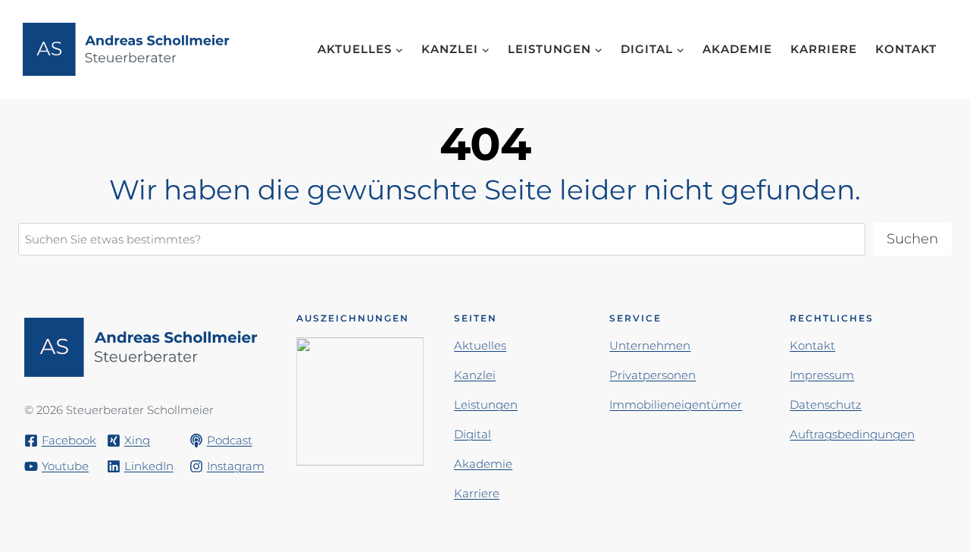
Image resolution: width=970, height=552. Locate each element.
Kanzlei (475, 375)
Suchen (912, 239)
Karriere (823, 49)
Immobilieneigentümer (675, 404)
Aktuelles (480, 345)
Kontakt (906, 49)
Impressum (822, 375)
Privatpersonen (652, 375)
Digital (472, 434)
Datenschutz (826, 404)
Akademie (737, 49)
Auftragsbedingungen (852, 434)
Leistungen (486, 404)
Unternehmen (649, 345)
